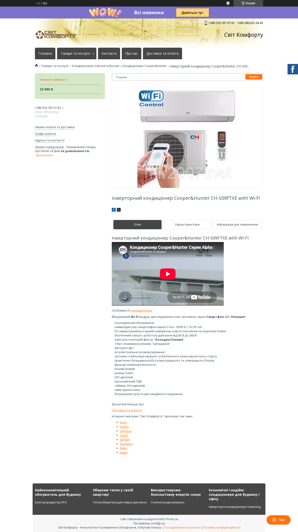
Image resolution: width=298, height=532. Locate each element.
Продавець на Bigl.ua (149, 523)
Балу (123, 422)
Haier (124, 452)
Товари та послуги (75, 53)
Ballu (123, 448)
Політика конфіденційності (221, 527)
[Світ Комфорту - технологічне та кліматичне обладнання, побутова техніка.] (58, 35)
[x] (119, 210)
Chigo (124, 435)
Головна (45, 53)
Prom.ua (172, 519)
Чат (282, 520)
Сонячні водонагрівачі (167, 502)
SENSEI (125, 439)
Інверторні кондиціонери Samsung (235, 507)
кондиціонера (141, 310)
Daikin (124, 427)
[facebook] (114, 210)
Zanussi (125, 431)
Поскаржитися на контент (182, 527)
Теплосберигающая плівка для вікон (120, 502)
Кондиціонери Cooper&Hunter (144, 66)
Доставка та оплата (162, 53)
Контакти (109, 53)
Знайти (254, 77)
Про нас (131, 53)
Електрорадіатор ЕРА (51, 502)
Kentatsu (126, 444)
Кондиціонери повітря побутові (95, 66)
